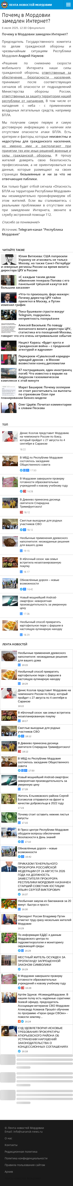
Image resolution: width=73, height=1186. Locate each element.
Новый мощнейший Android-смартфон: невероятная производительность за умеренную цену (43, 781)
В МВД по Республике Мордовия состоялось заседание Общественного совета (41, 461)
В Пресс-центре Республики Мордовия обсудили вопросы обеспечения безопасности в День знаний (43, 833)
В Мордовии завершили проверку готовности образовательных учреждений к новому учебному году (44, 482)
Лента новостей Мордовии (23, 1178)
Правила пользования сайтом (25, 1165)
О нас (8, 1138)
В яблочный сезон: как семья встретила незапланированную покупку (40, 562)
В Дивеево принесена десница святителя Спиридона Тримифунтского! (40, 503)
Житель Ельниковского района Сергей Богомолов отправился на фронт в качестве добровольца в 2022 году (43, 799)
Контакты (11, 1145)
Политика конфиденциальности (26, 1158)
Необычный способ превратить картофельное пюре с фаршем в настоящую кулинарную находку (41, 625)
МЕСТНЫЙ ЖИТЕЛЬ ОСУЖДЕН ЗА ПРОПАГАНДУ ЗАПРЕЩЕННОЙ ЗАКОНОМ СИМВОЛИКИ (41, 961)
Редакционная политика (21, 1151)
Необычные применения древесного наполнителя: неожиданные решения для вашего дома (44, 541)
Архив (9, 1171)
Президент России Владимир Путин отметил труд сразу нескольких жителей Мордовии (44, 920)
